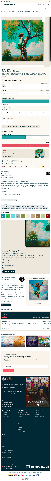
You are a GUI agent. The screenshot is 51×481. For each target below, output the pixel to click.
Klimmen (32, 206)
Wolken (3, 206)
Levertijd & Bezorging (8, 402)
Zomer (7, 206)
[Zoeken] (48, 8)
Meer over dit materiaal (44, 83)
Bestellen (6, 399)
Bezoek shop (4, 177)
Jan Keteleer (7, 69)
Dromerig (15, 200)
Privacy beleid (39, 472)
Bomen (12, 206)
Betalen (5, 400)
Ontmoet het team (32, 405)
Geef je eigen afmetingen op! (13, 95)
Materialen (27, 11)
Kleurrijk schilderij (5, 208)
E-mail (14, 393)
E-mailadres (5, 364)
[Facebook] (11, 457)
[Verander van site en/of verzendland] (49, 1)
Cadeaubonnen (7, 406)
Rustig (3, 200)
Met (38, 137)
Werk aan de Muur (7, 435)
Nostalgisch (8, 200)
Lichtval (24, 206)
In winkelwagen (26, 145)
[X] (13, 457)
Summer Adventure (40, 206)
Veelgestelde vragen (8, 397)
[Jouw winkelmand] (49, 5)
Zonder (14, 137)
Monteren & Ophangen (9, 404)
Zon (28, 206)
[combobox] (22, 8)
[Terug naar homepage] (8, 4)
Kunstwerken (4, 11)
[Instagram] (7, 457)
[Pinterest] (9, 457)
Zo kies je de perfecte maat (43, 90)
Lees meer (11, 177)
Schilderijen (18, 206)
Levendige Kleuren (44, 208)
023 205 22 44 (19, 391)
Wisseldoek (6, 104)
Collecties (11, 11)
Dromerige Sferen (20, 208)
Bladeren (13, 208)
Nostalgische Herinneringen (32, 208)
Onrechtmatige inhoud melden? (30, 472)
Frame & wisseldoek (8, 101)
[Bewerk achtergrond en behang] (43, 21)
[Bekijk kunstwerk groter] (43, 18)
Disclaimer (21, 472)
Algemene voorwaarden (13, 472)
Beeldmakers (20, 11)
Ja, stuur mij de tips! (8, 370)
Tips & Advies (36, 11)
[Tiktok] (15, 457)
